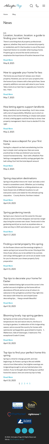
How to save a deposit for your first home (22, 142)
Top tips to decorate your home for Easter (22, 280)
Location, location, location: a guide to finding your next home (24, 37)
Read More (8, 60)
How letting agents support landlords (23, 106)
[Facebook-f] (18, 430)
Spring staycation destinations (20, 178)
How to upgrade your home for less (22, 72)
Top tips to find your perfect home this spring (24, 354)
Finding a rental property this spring (23, 243)
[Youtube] (31, 430)
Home (5, 14)
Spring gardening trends (17, 212)
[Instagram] (24, 430)
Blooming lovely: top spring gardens (23, 315)
